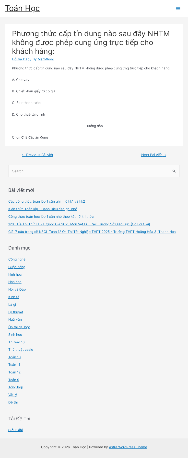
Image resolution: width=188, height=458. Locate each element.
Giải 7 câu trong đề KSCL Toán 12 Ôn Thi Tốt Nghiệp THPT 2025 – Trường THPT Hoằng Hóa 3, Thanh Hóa (92, 232)
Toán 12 (14, 372)
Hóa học (15, 282)
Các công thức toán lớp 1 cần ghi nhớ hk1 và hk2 (46, 201)
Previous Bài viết (37, 155)
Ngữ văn (15, 319)
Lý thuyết (15, 312)
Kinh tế (13, 297)
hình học (15, 274)
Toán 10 (14, 357)
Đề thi (13, 402)
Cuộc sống (16, 267)
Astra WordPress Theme (128, 447)
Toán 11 (14, 365)
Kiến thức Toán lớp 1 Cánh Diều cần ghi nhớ (42, 209)
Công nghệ (16, 259)
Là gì (12, 304)
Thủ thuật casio (20, 349)
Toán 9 (13, 380)
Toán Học (22, 8)
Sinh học (15, 335)
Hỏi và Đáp (20, 59)
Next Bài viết (153, 155)
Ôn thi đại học (19, 327)
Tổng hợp (15, 387)
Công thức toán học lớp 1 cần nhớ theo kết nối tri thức (51, 216)
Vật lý (12, 395)
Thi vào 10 (16, 342)
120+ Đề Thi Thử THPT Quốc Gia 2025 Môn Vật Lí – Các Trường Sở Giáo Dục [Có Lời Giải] (79, 224)
